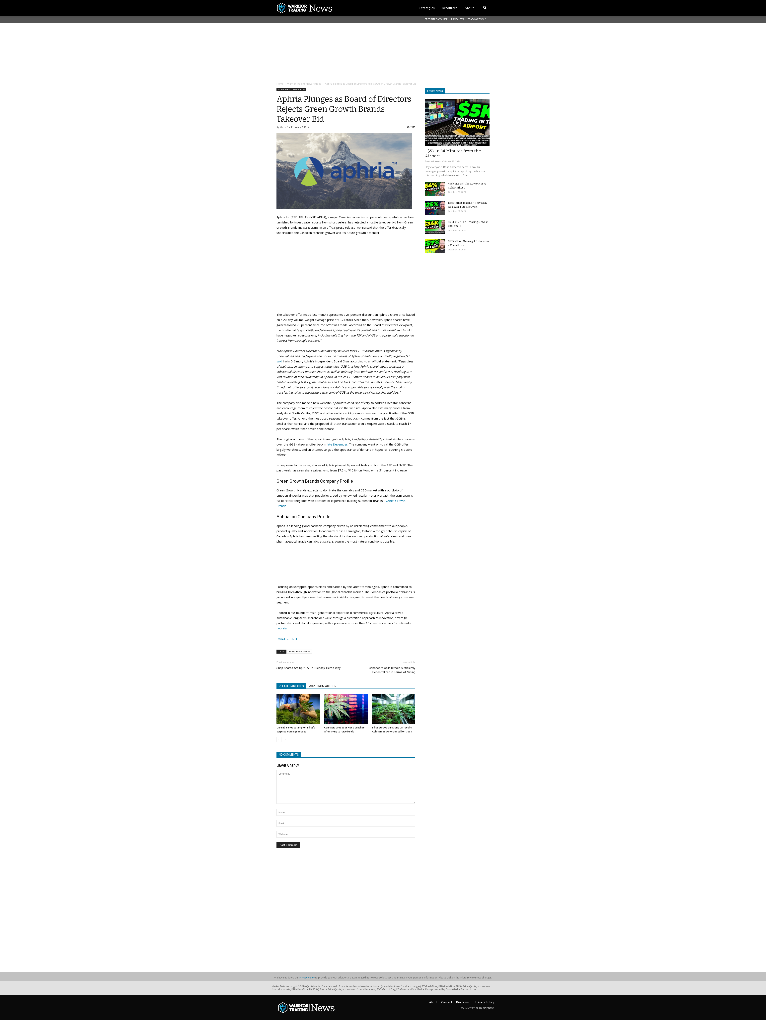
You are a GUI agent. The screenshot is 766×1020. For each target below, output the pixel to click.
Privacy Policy (307, 977)
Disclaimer (463, 1002)
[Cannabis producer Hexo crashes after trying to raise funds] (346, 709)
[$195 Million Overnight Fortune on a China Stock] (435, 246)
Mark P (284, 127)
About (433, 1002)
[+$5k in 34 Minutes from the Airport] (457, 122)
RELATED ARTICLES (291, 686)
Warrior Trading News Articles (291, 89)
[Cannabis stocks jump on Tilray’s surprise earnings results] (298, 709)
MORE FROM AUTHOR (322, 686)
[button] (485, 8)
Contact (446, 1002)
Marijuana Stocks (299, 651)
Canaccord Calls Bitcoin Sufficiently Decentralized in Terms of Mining (392, 670)
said (279, 361)
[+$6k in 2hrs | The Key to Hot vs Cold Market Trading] (435, 189)
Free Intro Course (436, 19)
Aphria (282, 628)
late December (337, 444)
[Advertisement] (373, 52)
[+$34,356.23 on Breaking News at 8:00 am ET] (435, 227)
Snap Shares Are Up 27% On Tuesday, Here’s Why (308, 668)
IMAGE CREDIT (286, 639)
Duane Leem (432, 161)
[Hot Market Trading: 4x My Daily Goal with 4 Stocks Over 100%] (435, 208)
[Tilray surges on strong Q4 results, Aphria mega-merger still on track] (393, 709)
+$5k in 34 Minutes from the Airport (453, 153)
